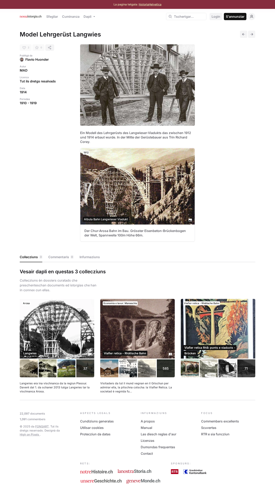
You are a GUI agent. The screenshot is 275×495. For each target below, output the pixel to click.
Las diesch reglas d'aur (158, 434)
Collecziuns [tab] (31, 257)
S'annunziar (235, 17)
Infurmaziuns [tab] (90, 257)
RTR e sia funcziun (215, 434)
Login (216, 17)
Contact (147, 453)
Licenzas (147, 441)
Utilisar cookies (92, 428)
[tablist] (137, 257)
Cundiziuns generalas (97, 421)
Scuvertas (208, 428)
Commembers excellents (220, 421)
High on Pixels (30, 434)
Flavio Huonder (37, 59)
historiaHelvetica (150, 4)
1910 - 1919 (28, 103)
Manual (146, 428)
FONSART (42, 426)
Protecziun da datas (95, 434)
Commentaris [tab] (60, 257)
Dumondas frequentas (158, 447)
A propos (148, 421)
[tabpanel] (137, 330)
